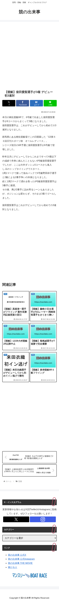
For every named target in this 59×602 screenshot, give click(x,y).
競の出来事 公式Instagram (21, 559)
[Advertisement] (29, 55)
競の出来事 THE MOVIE (20, 563)
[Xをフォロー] (16, 519)
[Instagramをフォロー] (43, 519)
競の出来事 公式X (17, 555)
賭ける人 (12, 567)
